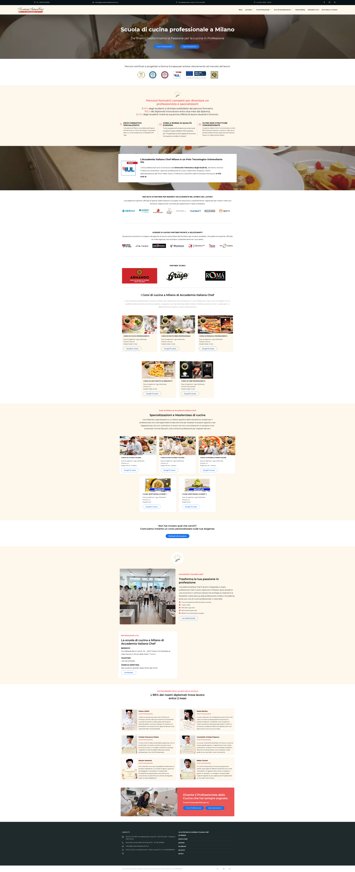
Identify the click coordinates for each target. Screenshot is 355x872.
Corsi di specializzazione (282, 9)
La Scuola (248, 9)
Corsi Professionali (262, 9)
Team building (300, 9)
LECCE (182, 850)
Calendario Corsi (313, 9)
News (240, 9)
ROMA (182, 843)
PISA (181, 854)
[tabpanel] (176, 211)
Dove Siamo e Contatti (329, 9)
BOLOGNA (183, 839)
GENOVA (183, 846)
